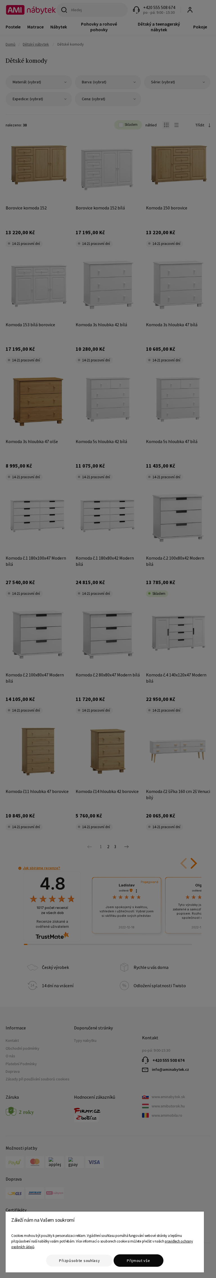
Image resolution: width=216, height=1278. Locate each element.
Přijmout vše (138, 1260)
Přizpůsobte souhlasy (79, 1260)
